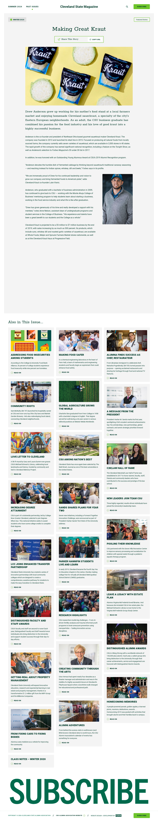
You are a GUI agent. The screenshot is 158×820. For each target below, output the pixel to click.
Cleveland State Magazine (79, 6)
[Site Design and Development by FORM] (106, 815)
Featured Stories (142, 20)
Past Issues (32, 6)
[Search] (127, 6)
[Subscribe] (79, 791)
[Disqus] (79, 275)
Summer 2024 (15, 6)
